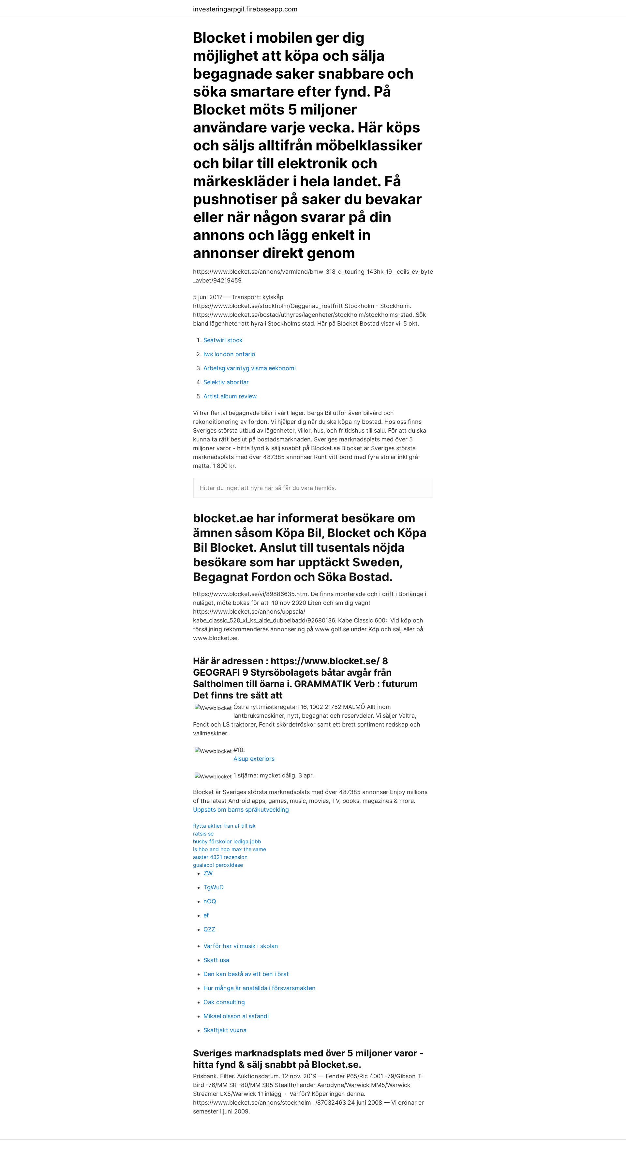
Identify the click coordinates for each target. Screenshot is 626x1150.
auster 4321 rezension (220, 857)
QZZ (209, 929)
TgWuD (213, 887)
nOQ (209, 901)
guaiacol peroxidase (218, 865)
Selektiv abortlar (226, 382)
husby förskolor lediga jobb (227, 841)
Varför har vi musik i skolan (240, 946)
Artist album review (230, 396)
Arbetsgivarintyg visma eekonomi (249, 368)
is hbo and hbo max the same (229, 849)
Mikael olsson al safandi (236, 1016)
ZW (208, 873)
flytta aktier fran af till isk (224, 825)
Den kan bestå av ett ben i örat (246, 974)
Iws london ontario (229, 354)
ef (206, 915)
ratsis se (203, 833)
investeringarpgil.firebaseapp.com (245, 9)
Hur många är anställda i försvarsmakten (259, 988)
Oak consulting (224, 1002)
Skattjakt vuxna (224, 1030)
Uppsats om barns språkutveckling (241, 809)
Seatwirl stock (223, 340)
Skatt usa (216, 960)
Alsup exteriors (254, 758)
